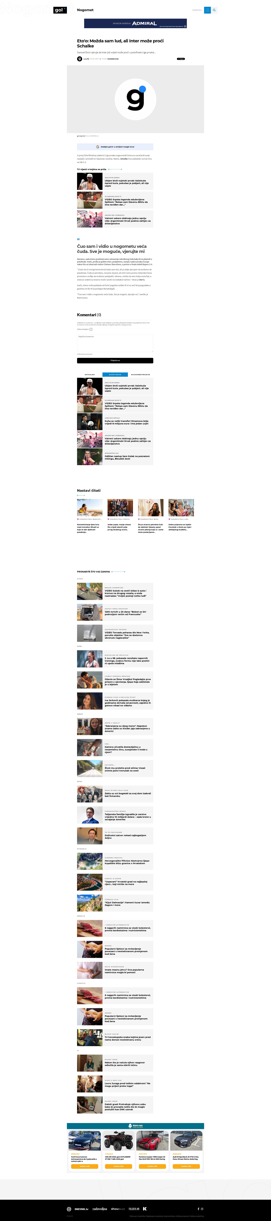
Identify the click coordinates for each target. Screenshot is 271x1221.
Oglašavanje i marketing (154, 1216)
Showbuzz (118, 1209)
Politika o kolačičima (196, 1216)
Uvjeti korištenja (169, 1216)
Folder (134, 1209)
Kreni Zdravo (144, 1209)
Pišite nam (133, 1216)
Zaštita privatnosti (182, 1216)
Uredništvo (141, 1216)
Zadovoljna (99, 1209)
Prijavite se (115, 360)
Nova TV (69, 1209)
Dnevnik (81, 1209)
